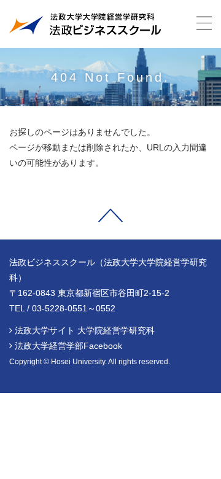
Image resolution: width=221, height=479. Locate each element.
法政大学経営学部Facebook (68, 346)
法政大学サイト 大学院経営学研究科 (85, 330)
